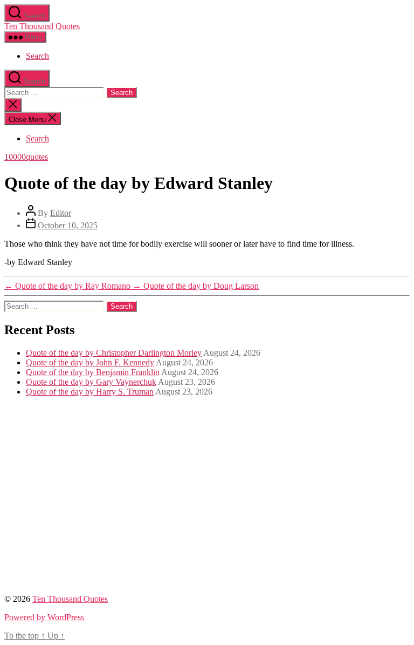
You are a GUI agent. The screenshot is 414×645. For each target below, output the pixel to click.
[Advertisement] (207, 500)
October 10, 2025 (68, 225)
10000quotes (26, 156)
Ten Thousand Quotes (42, 26)
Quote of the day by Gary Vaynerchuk (91, 381)
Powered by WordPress (44, 617)
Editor (60, 213)
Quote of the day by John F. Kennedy (90, 362)
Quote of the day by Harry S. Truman (90, 391)
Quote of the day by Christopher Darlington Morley (114, 352)
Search (37, 55)
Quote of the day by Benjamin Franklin (93, 372)
